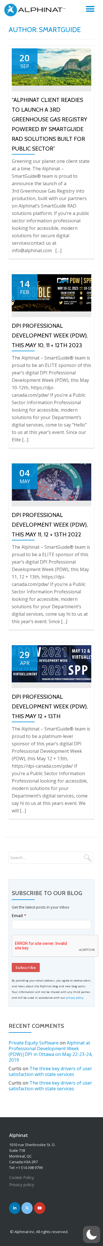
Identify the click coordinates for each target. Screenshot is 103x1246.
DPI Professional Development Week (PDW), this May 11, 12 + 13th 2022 (50, 525)
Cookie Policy (21, 1177)
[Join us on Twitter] (27, 1208)
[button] (91, 1234)
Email (17, 915)
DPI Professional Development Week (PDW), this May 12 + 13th (50, 706)
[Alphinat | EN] (36, 10)
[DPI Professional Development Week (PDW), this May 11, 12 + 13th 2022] (51, 481)
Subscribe (25, 967)
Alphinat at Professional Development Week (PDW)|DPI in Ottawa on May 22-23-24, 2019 (50, 1051)
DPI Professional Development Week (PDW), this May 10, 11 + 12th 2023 (50, 335)
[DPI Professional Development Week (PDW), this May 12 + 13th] (51, 663)
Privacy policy (21, 1184)
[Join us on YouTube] (39, 1208)
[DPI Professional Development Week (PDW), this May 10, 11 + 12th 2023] (51, 292)
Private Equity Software (34, 1043)
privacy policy (75, 998)
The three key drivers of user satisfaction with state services (50, 1071)
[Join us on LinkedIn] (14, 1208)
